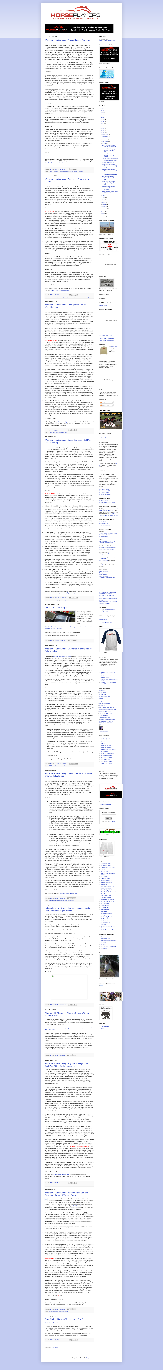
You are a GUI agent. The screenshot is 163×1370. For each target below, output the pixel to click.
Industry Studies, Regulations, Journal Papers (108, 683)
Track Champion (103, 715)
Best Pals (55, 1185)
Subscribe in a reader (105, 804)
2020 (102, 112)
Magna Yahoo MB (104, 701)
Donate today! (103, 305)
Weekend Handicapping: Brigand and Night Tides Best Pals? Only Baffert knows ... (67, 1064)
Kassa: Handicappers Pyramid (107, 502)
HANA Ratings (103, 619)
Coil (50, 297)
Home (69, 1345)
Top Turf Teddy (104, 765)
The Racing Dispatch (106, 761)
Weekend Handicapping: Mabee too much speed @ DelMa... (109, 166)
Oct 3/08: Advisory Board (105, 593)
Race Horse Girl (105, 909)
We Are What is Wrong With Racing (108, 533)
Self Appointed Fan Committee (108, 915)
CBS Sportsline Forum (105, 711)
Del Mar (51, 171)
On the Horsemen (103, 523)
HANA (50, 1311)
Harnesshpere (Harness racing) (107, 709)
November (105, 136)
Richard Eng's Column (106, 913)
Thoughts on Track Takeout (106, 542)
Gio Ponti (59, 900)
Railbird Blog (104, 911)
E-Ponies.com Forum (104, 696)
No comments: (63, 294)
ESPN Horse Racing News (108, 744)
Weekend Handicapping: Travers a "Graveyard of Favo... (109, 150)
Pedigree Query (105, 903)
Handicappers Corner (106, 747)
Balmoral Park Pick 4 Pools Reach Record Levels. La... (110, 173)
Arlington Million (52, 900)
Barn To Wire (102, 694)
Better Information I (104, 574)
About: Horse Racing (106, 863)
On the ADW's (102, 522)
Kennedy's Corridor (106, 897)
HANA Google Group (106, 880)
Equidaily (103, 742)
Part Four (110, 515)
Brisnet (102, 937)
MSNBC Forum (103, 705)
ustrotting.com (84, 925)
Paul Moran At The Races (107, 901)
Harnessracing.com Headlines (108, 749)
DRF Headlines (105, 740)
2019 (102, 115)
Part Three (104, 515)
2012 (102, 130)
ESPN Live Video (105, 878)
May (103, 200)
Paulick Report (104, 751)
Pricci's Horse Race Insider (108, 753)
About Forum (102, 692)
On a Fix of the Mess (104, 525)
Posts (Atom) (55, 1347)
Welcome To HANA (106, 436)
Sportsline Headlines (106, 755)
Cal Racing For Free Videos (108, 867)
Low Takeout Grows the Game (107, 541)
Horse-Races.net (105, 894)
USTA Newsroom (105, 767)
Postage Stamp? (103, 536)
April (103, 202)
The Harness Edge (105, 759)
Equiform (103, 944)
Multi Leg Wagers (103, 571)
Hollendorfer (68, 1185)
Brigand (59, 1185)
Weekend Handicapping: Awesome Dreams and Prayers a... (108, 188)
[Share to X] (72, 169)
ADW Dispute (102, 558)
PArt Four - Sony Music (105, 494)
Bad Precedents (103, 560)
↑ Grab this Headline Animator (108, 611)
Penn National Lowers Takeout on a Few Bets (65, 1319)
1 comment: (63, 169)
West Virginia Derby (63, 1311)
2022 (102, 108)
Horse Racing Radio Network (108, 892)
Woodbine (64, 432)
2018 (102, 117)
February (104, 206)
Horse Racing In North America (109, 890)
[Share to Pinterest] (76, 169)
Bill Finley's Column (106, 865)
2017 (102, 119)
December (105, 134)
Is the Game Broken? (104, 534)
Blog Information (103, 721)
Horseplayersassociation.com (107, 40)
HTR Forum (102, 699)
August (104, 143)
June (103, 197)
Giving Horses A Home (105, 554)
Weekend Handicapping (78, 171)
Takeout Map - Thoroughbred (106, 338)
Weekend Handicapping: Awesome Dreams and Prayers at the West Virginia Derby (66, 1194)
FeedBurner (112, 821)
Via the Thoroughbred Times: (53, 1323)
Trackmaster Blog (105, 922)
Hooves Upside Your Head (108, 886)
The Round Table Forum (105, 713)
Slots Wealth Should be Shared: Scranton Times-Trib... (109, 178)
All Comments (105, 405)
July (103, 195)
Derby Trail (102, 690)
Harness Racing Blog (106, 882)
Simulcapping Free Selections (108, 917)
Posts (103, 402)
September (105, 141)
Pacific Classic (69, 171)
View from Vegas (103, 731)
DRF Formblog (104, 871)
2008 (102, 216)
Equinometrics (104, 876)
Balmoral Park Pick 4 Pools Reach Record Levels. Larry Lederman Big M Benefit (67, 909)
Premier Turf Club (105, 905)
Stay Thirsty (72, 297)
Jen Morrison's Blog (106, 895)
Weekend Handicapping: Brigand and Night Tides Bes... (109, 183)
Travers (77, 297)
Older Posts (90, 1345)
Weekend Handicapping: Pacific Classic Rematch (67, 40)
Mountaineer (55, 1311)
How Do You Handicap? (56, 607)
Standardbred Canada (106, 757)
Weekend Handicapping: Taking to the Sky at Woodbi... (108, 155)
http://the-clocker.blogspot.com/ (54, 163)
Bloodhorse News (105, 738)
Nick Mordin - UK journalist (108, 899)
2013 (102, 128)
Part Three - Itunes (104, 492)
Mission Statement (105, 438)
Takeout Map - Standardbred (106, 340)
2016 (102, 121)
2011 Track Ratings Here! (105, 622)
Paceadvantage (105, 1026)
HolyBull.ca (104, 884)
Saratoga (66, 297)
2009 (102, 213)
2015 (102, 123)
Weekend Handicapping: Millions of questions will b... (110, 170)
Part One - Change (104, 489)
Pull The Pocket (105, 907)
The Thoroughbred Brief (107, 919)
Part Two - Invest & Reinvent (106, 491)
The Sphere (102, 573)
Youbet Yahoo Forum (104, 717)
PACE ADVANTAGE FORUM (106, 707)
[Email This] (69, 169)
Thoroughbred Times (106, 763)
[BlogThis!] (70, 169)
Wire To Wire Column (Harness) (109, 930)
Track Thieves (104, 920)
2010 (102, 211)
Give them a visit (103, 297)
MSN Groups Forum (104, 703)
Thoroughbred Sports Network (108, 946)
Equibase (103, 942)
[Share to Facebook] (74, 169)
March (104, 204)
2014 (102, 126)
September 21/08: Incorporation (107, 592)
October (104, 139)
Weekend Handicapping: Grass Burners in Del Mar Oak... (110, 159)
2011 (102, 132)
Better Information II (104, 576)
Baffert (50, 1185)
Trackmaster (104, 948)
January (104, 209)
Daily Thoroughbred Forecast (108, 940)
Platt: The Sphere (103, 500)
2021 (102, 110)
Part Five (115, 515)
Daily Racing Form (105, 938)
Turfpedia (103, 924)
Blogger (88, 1358)
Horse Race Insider (106, 888)
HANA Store (114, 346)
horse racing (63, 171)
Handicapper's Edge (106, 745)
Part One (111, 513)
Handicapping (56, 171)
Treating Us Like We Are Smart (107, 577)
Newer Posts (48, 1345)
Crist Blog (101, 565)
